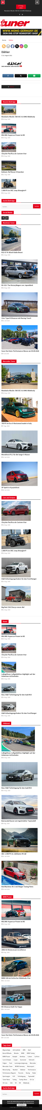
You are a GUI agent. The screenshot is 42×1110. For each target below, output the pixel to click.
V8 (15, 1083)
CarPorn (36, 1056)
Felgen (5, 1063)
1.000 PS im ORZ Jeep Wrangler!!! (13, 190)
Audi (29, 1050)
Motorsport (30, 1066)
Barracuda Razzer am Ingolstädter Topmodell (18, 821)
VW (20, 1083)
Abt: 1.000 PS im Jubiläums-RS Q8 (13, 854)
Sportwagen (6, 1076)
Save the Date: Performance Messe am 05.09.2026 (20, 351)
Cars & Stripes (7, 1060)
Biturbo (16, 1053)
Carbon (30, 1056)
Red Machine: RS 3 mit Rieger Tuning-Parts (17, 887)
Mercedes (33, 1063)
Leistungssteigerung (20, 1063)
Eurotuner (23, 1060)
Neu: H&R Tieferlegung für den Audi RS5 (16, 695)
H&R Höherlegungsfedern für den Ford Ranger (19, 579)
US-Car (32, 1079)
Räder (34, 1073)
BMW (22, 1053)
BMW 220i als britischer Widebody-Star (15, 978)
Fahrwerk (31, 1060)
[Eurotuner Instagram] (22, 14)
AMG (24, 1050)
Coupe (16, 1060)
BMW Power (6, 1056)
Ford (10, 1063)
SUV (14, 1076)
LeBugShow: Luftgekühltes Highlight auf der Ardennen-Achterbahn (18, 675)
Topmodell (31, 1076)
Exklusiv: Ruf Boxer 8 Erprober (12, 172)
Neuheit (15, 1070)
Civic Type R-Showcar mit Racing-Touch (16, 318)
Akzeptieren (21, 1105)
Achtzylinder (16, 1050)
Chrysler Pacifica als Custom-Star (13, 154)
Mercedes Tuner (8, 1066)
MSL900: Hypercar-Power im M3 (17, 11)
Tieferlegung (21, 1076)
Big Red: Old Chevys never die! (13, 607)
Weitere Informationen (28, 1103)
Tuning (14, 1079)
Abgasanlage (6, 1050)
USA (11, 1083)
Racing (28, 1073)
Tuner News (6, 1079)
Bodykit (15, 1056)
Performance (32, 1070)
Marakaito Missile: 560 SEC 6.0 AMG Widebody (18, 117)
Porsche (20, 1073)
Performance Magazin (9, 1073)
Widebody (26, 1083)
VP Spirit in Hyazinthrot (10, 487)
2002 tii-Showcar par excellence (13, 950)
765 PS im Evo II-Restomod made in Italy (16, 423)
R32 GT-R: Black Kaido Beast (12, 252)
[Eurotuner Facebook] (19, 14)
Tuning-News (23, 1079)
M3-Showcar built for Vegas (11, 1007)
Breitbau (22, 1056)
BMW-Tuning (31, 1053)
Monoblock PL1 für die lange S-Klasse (15, 455)
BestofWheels (7, 1053)
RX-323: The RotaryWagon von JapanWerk (17, 285)
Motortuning (6, 1070)
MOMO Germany (20, 1066)
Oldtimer (22, 1070)
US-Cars (5, 1083)
